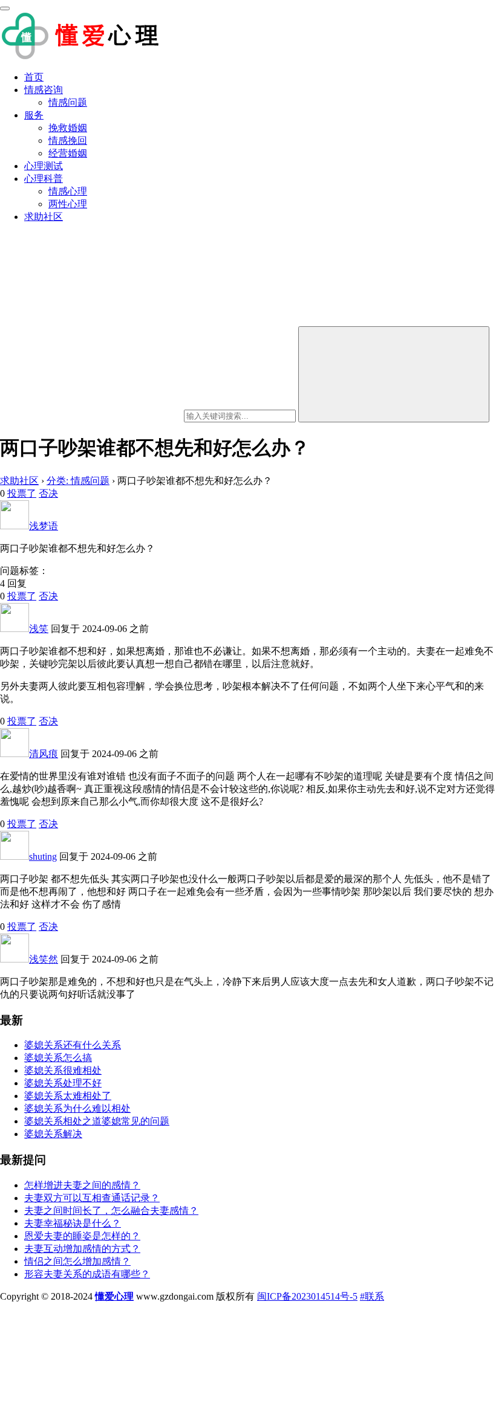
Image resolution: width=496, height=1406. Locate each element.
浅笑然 (43, 959)
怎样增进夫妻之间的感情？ (82, 1185)
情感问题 (67, 102)
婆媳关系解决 (53, 1134)
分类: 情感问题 (78, 481)
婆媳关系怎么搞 (58, 1058)
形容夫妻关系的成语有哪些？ (87, 1274)
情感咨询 (43, 90)
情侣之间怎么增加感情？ (77, 1261)
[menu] (5, 8)
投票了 (21, 493)
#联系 (372, 1296)
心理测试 (43, 166)
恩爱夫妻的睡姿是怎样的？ (82, 1236)
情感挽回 (67, 140)
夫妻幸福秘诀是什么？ (72, 1223)
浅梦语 (43, 526)
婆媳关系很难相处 (63, 1070)
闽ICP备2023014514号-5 (307, 1296)
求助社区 (43, 216)
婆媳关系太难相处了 (67, 1096)
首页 (34, 77)
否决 (48, 493)
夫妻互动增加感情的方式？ (82, 1248)
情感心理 (67, 191)
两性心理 (67, 204)
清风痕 (43, 754)
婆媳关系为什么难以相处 (77, 1108)
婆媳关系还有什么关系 (72, 1045)
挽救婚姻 (67, 128)
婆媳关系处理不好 (63, 1083)
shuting (43, 856)
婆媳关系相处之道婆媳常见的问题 (96, 1121)
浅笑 (38, 629)
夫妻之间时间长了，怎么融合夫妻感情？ (111, 1210)
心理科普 (43, 178)
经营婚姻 (67, 153)
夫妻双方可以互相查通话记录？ (92, 1198)
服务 (34, 115)
